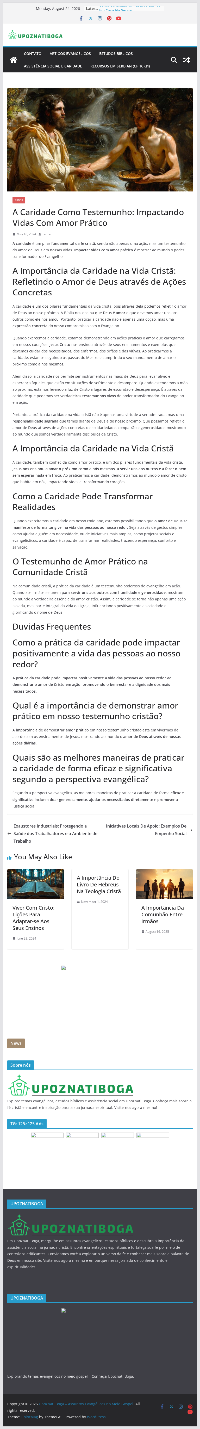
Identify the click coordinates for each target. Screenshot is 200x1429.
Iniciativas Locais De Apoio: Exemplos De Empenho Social (146, 829)
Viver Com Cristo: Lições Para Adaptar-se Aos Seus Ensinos (33, 917)
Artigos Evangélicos (70, 53)
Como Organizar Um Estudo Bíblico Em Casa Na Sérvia (129, 11)
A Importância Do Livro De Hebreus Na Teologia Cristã (99, 884)
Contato (32, 53)
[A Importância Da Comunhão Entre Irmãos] (164, 873)
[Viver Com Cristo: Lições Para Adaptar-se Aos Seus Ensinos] (35, 873)
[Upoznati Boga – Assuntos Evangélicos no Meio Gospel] (13, 60)
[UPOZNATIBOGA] (70, 1077)
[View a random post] (186, 60)
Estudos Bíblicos (116, 53)
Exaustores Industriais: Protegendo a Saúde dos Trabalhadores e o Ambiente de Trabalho (55, 833)
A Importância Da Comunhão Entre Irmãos (162, 914)
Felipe (46, 234)
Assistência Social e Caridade (53, 66)
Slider (19, 200)
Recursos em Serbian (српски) (120, 66)
